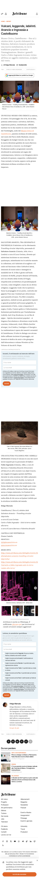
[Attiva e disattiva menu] (2, 14)
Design (13, 764)
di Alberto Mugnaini (17, 758)
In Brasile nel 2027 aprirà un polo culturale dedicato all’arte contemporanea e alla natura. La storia (24, 779)
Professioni (4, 805)
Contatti (3, 832)
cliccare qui (16, 624)
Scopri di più (14, 728)
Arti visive (4, 799)
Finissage (24, 818)
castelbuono (30, 69)
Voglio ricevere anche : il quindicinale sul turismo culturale (20, 674)
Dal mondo (15, 776)
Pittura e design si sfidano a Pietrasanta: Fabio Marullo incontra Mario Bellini (24, 756)
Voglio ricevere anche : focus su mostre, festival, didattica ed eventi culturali (19, 654)
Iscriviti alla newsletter (19, 874)
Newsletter (24, 805)
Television (4, 822)
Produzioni (24, 832)
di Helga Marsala (9, 65)
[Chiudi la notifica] (37, 860)
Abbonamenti (25, 799)
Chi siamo (4, 826)
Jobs (2, 819)
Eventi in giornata (26, 821)
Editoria (3, 810)
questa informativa (19, 377)
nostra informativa (18, 374)
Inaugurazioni (25, 815)
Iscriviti (6, 383)
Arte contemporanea (18, 753)
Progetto (4, 802)
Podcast (23, 808)
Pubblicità (4, 829)
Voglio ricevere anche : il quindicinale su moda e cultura (20, 669)
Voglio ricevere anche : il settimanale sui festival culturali (20, 679)
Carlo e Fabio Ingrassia (14, 69)
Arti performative (6, 808)
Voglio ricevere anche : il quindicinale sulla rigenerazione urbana (20, 664)
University (24, 826)
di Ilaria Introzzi (16, 772)
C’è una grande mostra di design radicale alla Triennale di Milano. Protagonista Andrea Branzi (24, 768)
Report (8, 21)
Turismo (3, 813)
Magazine (24, 802)
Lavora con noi (6, 835)
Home (3, 21)
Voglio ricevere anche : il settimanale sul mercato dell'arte (19, 659)
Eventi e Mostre (26, 812)
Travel (23, 829)
